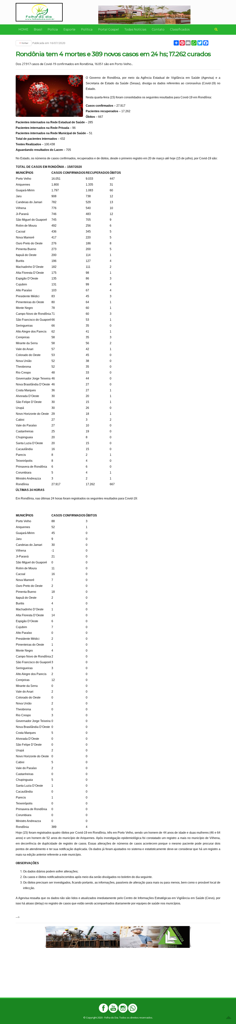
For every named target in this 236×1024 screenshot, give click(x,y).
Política (87, 29)
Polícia (53, 29)
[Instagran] (123, 1008)
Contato (158, 29)
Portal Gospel (108, 29)
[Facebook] (103, 1008)
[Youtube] (113, 1008)
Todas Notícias (135, 29)
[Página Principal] (39, 12)
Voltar (25, 43)
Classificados (180, 29)
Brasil (38, 29)
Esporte (69, 29)
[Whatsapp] (132, 1008)
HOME (23, 29)
